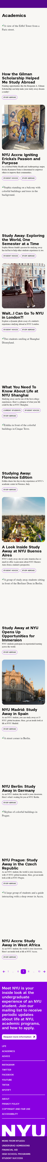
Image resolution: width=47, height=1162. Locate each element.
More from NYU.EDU (13, 1141)
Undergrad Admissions (16, 1146)
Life (4, 1046)
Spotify (6, 1090)
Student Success (12, 1158)
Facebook (8, 1074)
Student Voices (10, 178)
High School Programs (16, 1154)
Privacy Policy (10, 1104)
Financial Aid (10, 1150)
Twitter (6, 1069)
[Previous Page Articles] (4, 971)
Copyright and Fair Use (16, 1109)
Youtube (7, 1080)
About (5, 1099)
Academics (8, 1051)
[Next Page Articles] (44, 971)
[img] (23, 46)
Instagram (8, 1064)
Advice (6, 1056)
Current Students (11, 410)
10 (39, 971)
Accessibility (10, 1114)
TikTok (5, 1085)
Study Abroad (9, 97)
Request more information (17, 1036)
